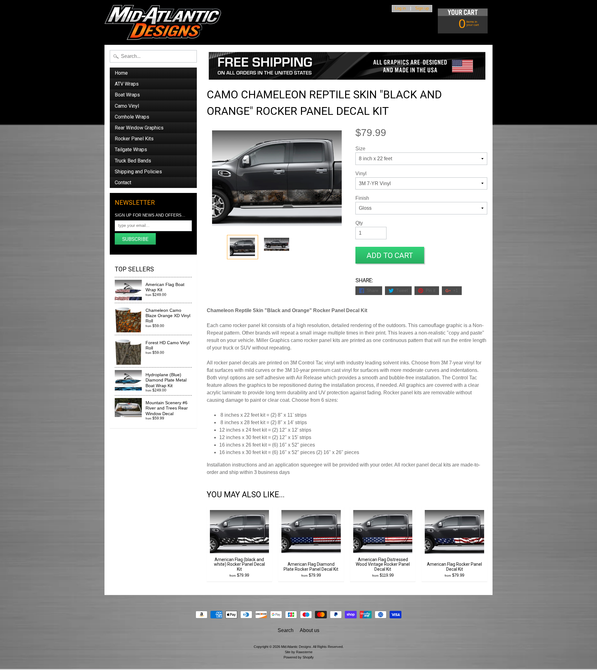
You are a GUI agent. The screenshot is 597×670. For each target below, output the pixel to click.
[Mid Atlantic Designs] (162, 22)
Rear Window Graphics (139, 128)
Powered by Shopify (299, 657)
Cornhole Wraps (132, 117)
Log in (400, 9)
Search (286, 630)
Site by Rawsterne (298, 652)
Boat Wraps (127, 95)
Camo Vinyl (127, 106)
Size (360, 148)
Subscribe (135, 239)
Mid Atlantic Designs (296, 647)
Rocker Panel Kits (134, 139)
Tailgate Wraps (131, 149)
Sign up (422, 9)
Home (121, 73)
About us (309, 630)
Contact (123, 182)
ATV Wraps (127, 84)
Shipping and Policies (138, 172)
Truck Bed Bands (133, 161)
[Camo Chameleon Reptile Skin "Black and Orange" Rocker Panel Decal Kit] (242, 247)
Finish (362, 198)
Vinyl (361, 173)
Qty (359, 223)
